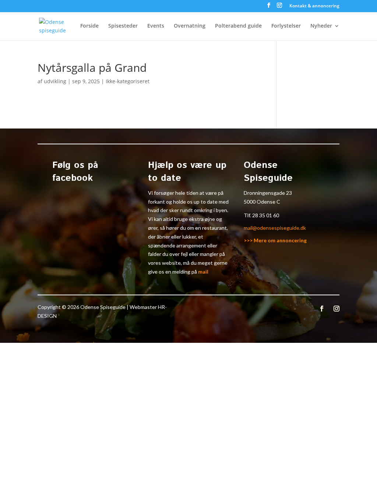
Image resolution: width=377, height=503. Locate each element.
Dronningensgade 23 (268, 193)
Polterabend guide (238, 26)
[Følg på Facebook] (322, 308)
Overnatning (189, 26)
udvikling (55, 81)
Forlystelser (286, 26)
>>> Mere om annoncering (275, 240)
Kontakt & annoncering (314, 6)
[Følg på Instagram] (336, 308)
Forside (89, 26)
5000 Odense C (262, 201)
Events (155, 26)
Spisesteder (123, 26)
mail (203, 271)
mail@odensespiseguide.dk (275, 228)
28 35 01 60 (265, 215)
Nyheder (321, 26)
